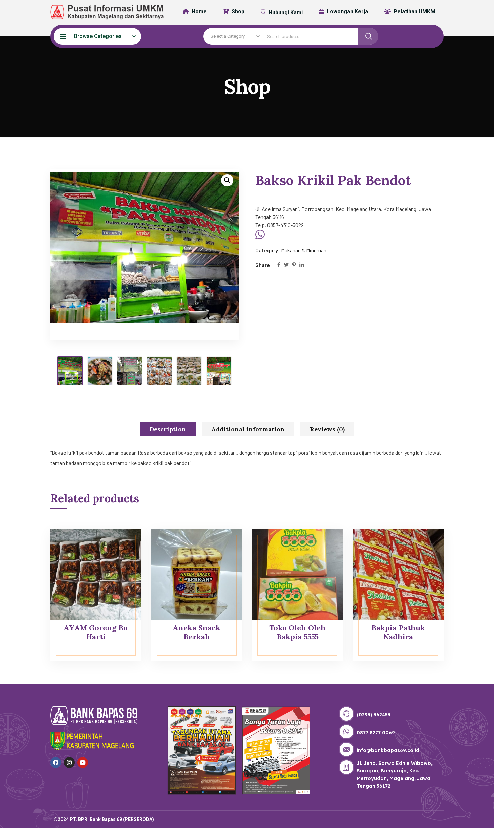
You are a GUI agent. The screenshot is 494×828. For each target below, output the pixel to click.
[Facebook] (278, 265)
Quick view (123, 544)
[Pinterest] (294, 265)
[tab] (168, 429)
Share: (263, 265)
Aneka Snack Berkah (196, 632)
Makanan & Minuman (303, 250)
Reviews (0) (327, 429)
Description (168, 429)
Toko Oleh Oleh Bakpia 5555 (297, 632)
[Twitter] (286, 265)
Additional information (248, 429)
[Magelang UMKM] (102, 12)
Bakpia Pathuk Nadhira (398, 632)
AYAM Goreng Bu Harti (96, 632)
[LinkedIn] (301, 265)
